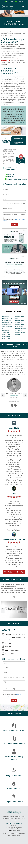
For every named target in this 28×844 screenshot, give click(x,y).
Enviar (14, 224)
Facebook (12, 405)
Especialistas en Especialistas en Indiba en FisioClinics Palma (7, 318)
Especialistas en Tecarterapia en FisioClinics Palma (6, 332)
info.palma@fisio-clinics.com (17, 179)
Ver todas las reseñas (14, 572)
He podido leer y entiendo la (14, 220)
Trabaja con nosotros (14, 830)
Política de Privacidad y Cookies (16, 834)
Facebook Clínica (15, 405)
